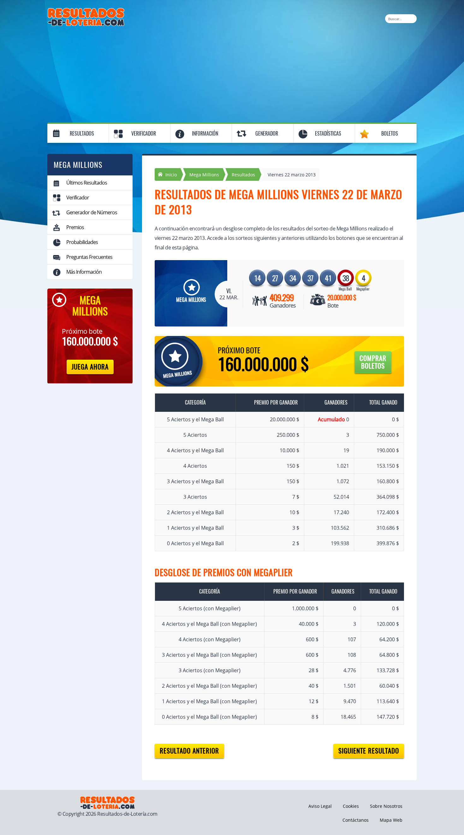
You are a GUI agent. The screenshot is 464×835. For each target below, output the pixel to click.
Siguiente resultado (368, 750)
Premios (75, 227)
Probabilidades (82, 242)
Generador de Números (91, 212)
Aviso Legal (320, 806)
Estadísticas (328, 133)
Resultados (82, 133)
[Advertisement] (232, 73)
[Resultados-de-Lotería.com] (86, 11)
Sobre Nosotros (386, 806)
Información (205, 133)
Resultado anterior (189, 750)
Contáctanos (355, 820)
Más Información (84, 271)
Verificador (143, 133)
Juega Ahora (90, 366)
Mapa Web (391, 820)
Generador (266, 133)
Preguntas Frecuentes (89, 256)
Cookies (351, 806)
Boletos (389, 133)
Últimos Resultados (86, 182)
